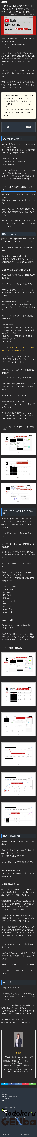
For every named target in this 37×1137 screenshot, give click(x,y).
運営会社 (4, 1094)
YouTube (4, 2)
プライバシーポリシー (9, 1096)
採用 (3, 1101)
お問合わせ (5, 1098)
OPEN (28, 126)
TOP (3, 1092)
